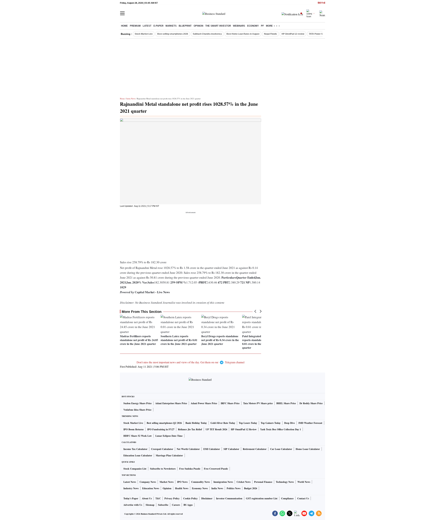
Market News (166, 482)
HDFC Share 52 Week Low (137, 436)
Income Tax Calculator (135, 449)
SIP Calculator (231, 449)
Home (124, 26)
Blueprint (185, 26)
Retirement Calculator (254, 449)
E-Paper (158, 26)
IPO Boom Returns (133, 429)
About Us (147, 498)
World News (303, 482)
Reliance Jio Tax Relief (190, 429)
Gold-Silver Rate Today (223, 423)
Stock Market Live (144, 34)
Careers (176, 505)
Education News (150, 488)
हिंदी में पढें (321, 3)
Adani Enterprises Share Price (171, 403)
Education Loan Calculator (137, 455)
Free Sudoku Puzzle (189, 468)
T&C (158, 498)
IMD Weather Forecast (310, 423)
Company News (148, 482)
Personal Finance (263, 482)
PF (262, 26)
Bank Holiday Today (196, 423)
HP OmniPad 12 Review (244, 429)
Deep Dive (289, 423)
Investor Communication (229, 498)
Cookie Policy (190, 498)
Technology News (285, 482)
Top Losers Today (248, 423)
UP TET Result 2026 (216, 429)
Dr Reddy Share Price (311, 403)
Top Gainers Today (271, 423)
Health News (181, 488)
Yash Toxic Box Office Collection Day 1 (280, 429)
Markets (171, 26)
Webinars (239, 26)
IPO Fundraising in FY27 (160, 429)
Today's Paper (130, 498)
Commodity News (200, 482)
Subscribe (163, 505)
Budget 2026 (250, 488)
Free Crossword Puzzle (216, 468)
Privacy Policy (172, 498)
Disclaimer (206, 498)
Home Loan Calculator (308, 449)
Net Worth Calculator (188, 449)
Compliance (287, 498)
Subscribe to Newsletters (163, 468)
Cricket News (243, 482)
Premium (135, 26)
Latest (147, 26)
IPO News (182, 482)
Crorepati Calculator (162, 449)
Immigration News (223, 482)
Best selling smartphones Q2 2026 (164, 423)
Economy (253, 26)
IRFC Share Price (230, 403)
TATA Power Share (318, 34)
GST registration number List (261, 498)
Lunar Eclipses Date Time (169, 436)
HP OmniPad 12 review (293, 34)
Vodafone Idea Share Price (137, 409)
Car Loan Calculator (281, 449)
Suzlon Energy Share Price (137, 403)
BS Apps (188, 505)
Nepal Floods (270, 34)
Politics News (233, 488)
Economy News (200, 488)
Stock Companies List (134, 468)
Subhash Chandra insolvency (207, 34)
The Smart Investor (218, 26)
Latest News (129, 482)
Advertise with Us (132, 505)
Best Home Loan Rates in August (242, 34)
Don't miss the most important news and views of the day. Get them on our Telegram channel (190, 362)
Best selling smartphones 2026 (172, 34)
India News (130, 98)
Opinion (198, 26)
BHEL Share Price (286, 403)
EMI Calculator (211, 449)
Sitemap (150, 505)
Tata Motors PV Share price (258, 403)
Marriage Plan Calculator (169, 455)
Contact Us (303, 498)
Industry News (131, 488)
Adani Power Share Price (204, 403)
